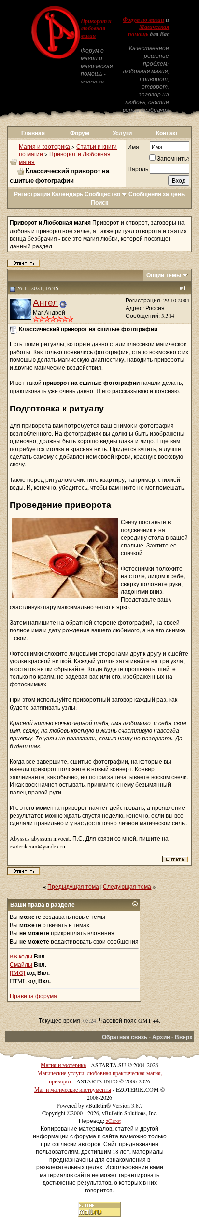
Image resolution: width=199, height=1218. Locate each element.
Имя (133, 147)
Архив (161, 1037)
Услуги (122, 133)
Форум (79, 133)
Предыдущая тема (73, 886)
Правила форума (33, 995)
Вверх (184, 1037)
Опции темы (163, 275)
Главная (33, 133)
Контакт (167, 133)
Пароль (138, 169)
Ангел (45, 302)
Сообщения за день (156, 194)
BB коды (21, 956)
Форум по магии (143, 19)
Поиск (99, 202)
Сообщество (102, 194)
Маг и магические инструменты (72, 1089)
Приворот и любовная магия (96, 28)
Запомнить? (173, 158)
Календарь (67, 194)
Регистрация (32, 194)
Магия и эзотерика (44, 146)
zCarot (113, 1120)
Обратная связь (124, 1037)
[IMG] (17, 972)
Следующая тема (127, 886)
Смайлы (21, 964)
